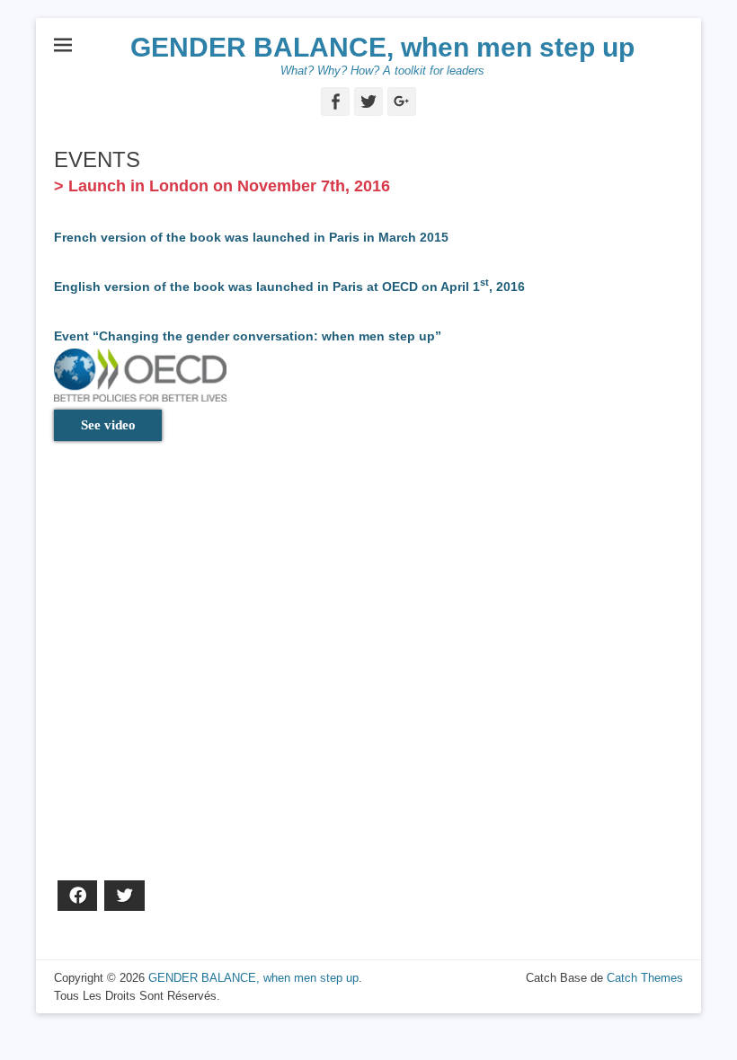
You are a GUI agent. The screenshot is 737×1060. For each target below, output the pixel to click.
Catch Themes (645, 978)
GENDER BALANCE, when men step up (382, 47)
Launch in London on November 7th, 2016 (229, 186)
